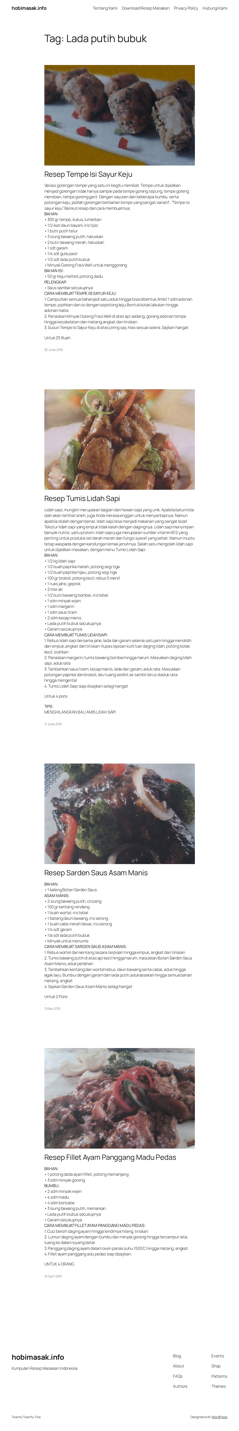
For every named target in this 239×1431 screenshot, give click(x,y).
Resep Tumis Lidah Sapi (82, 498)
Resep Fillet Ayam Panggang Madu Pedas (110, 1157)
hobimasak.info (29, 8)
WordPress (219, 1417)
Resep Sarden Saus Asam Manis (96, 873)
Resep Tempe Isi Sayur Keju (88, 174)
